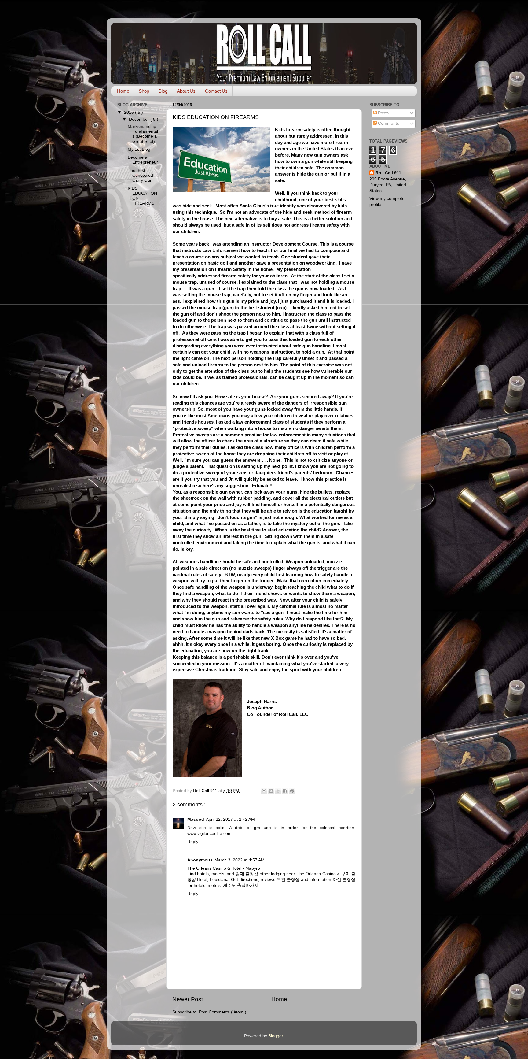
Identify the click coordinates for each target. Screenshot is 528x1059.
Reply (192, 841)
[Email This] (264, 791)
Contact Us (216, 91)
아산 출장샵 (344, 879)
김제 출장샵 (247, 874)
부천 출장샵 (288, 879)
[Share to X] (278, 791)
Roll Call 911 (388, 173)
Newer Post (187, 999)
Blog (163, 91)
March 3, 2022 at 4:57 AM (240, 860)
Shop (144, 91)
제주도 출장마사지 (240, 885)
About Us (186, 91)
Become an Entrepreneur (143, 160)
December (139, 119)
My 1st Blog (139, 149)
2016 (129, 112)
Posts (383, 113)
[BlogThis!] (271, 791)
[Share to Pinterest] (292, 791)
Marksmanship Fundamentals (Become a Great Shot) (143, 134)
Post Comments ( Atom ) (222, 1012)
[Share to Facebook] (285, 791)
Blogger (275, 1036)
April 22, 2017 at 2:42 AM (230, 819)
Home (123, 91)
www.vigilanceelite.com (209, 833)
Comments (388, 123)
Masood (195, 819)
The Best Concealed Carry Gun (140, 175)
